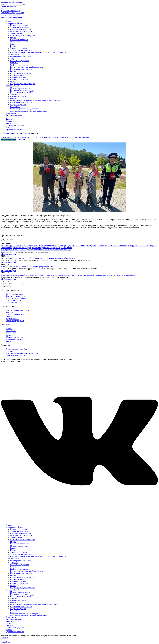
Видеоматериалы (17, 75)
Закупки (13, 94)
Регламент (14, 63)
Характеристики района (19, 27)
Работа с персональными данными (24, 109)
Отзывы (9, 121)
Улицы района (16, 33)
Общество (153, 246)
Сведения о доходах (18, 105)
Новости (9, 127)
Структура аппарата (18, 96)
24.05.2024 (20, 140)
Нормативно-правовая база (21, 69)
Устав (12, 44)
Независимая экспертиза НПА (22, 73)
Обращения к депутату (15, 125)
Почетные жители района (20, 29)
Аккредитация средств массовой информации (28, 111)
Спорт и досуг (51, 248)
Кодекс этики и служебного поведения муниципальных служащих (36, 100)
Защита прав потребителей (21, 50)
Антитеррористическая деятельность (19, 246)
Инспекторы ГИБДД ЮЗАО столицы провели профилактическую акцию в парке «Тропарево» (51, 137)
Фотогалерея (11, 113)
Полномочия (15, 107)
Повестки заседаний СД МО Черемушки (22, 353)
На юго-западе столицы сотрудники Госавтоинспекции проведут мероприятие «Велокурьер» (38, 258)
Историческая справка (19, 25)
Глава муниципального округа (22, 56)
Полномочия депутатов (19, 61)
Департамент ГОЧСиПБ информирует (112, 246)
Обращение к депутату (15, 337)
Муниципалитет (141, 246)
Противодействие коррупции (22, 90)
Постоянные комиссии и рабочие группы (26, 67)
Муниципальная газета (19, 42)
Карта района (11, 119)
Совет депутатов (12, 54)
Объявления (6, 248)
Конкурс (13, 98)
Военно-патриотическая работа (83, 246)
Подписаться (6, 286)
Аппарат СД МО (12, 86)
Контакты (9, 123)
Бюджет (13, 38)
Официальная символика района (23, 31)
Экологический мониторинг (21, 48)
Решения (13, 71)
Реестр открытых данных (16, 355)
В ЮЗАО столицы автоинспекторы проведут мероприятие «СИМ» (27, 267)
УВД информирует (8, 140)
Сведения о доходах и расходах (22, 84)
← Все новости (7, 137)
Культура (131, 246)
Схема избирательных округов (22, 36)
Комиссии (10, 317)
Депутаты (14, 59)
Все (2, 246)
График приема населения (20, 65)
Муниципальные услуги (20, 88)
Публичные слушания (19, 40)
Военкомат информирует (61, 246)
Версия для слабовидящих (11, 2)
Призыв (13, 46)
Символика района (13, 300)
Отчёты (13, 82)
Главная (9, 21)
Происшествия (17, 248)
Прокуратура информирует (34, 248)
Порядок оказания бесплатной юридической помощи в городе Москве (38, 52)
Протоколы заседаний (19, 79)
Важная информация (14, 115)
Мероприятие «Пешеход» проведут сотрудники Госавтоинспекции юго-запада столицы (36, 250)
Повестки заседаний (18, 77)
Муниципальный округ (15, 23)
